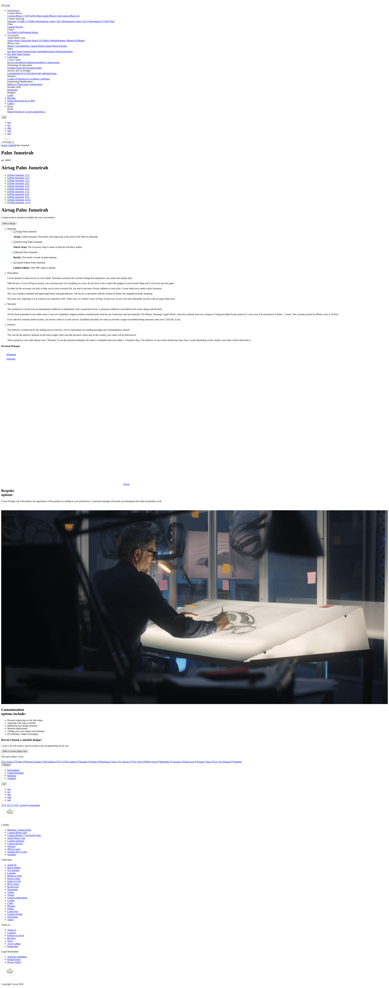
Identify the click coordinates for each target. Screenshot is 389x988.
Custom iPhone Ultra (51, 16)
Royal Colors (13, 62)
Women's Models (65, 40)
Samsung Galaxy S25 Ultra (79, 21)
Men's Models (50, 40)
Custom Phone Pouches (55, 46)
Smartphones (13, 10)
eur (8, 125)
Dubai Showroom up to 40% (21, 100)
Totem (53, 73)
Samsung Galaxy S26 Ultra (53, 21)
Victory (10, 895)
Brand (10, 106)
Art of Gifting (14, 943)
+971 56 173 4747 (10, 805)
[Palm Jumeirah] (18, 175)
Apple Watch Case (16, 838)
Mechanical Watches (54, 51)
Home (4, 145)
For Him (11, 32)
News (42, 111)
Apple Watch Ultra (16, 40)
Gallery (10, 103)
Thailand (11, 778)
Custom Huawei (15, 27)
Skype (126, 484)
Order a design (8, 223)
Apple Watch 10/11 (34, 40)
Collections (12, 57)
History (10, 111)
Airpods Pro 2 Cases (17, 852)
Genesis (37, 62)
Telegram (10, 359)
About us (11, 930)
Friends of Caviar (22, 111)
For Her (19, 32)
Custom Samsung (15, 841)
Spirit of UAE (22, 73)
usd (9, 122)
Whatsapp (11, 354)
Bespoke (11, 98)
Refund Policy (14, 959)
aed (9, 133)
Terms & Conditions (17, 956)
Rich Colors (46, 62)
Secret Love (28, 79)
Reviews (11, 938)
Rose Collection (42, 79)
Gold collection (43, 73)
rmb (9, 130)
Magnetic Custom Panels (32, 46)
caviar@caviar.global (30, 805)
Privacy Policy (14, 962)
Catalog (11, 145)
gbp (9, 128)
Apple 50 (19, 68)
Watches (11, 846)
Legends (11, 73)
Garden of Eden (15, 79)
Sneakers (68, 51)
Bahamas (11, 775)
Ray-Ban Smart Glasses (18, 51)
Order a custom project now (14, 751)
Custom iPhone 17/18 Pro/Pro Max (24, 16)
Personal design (30, 32)
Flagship (11, 68)
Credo (10, 95)
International (13, 770)
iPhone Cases (13, 46)
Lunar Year (12, 911)
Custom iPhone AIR (17, 832)
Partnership (12, 946)
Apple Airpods (37, 51)
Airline (38, 68)
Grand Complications (32, 84)
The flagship (13, 870)
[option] (197, 122)
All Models (79, 40)
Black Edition (26, 62)
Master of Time (14, 84)
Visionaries (29, 68)
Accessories (13, 35)
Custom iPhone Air (70, 16)
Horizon (11, 906)
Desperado (12, 90)
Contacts (35, 111)
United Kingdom (15, 773)
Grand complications (17, 897)
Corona (56, 62)
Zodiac (32, 73)
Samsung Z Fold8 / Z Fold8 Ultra (23, 21)
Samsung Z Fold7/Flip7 (103, 21)
